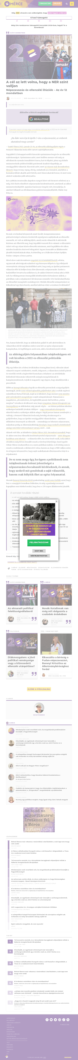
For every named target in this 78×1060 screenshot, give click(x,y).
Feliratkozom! (39, 542)
